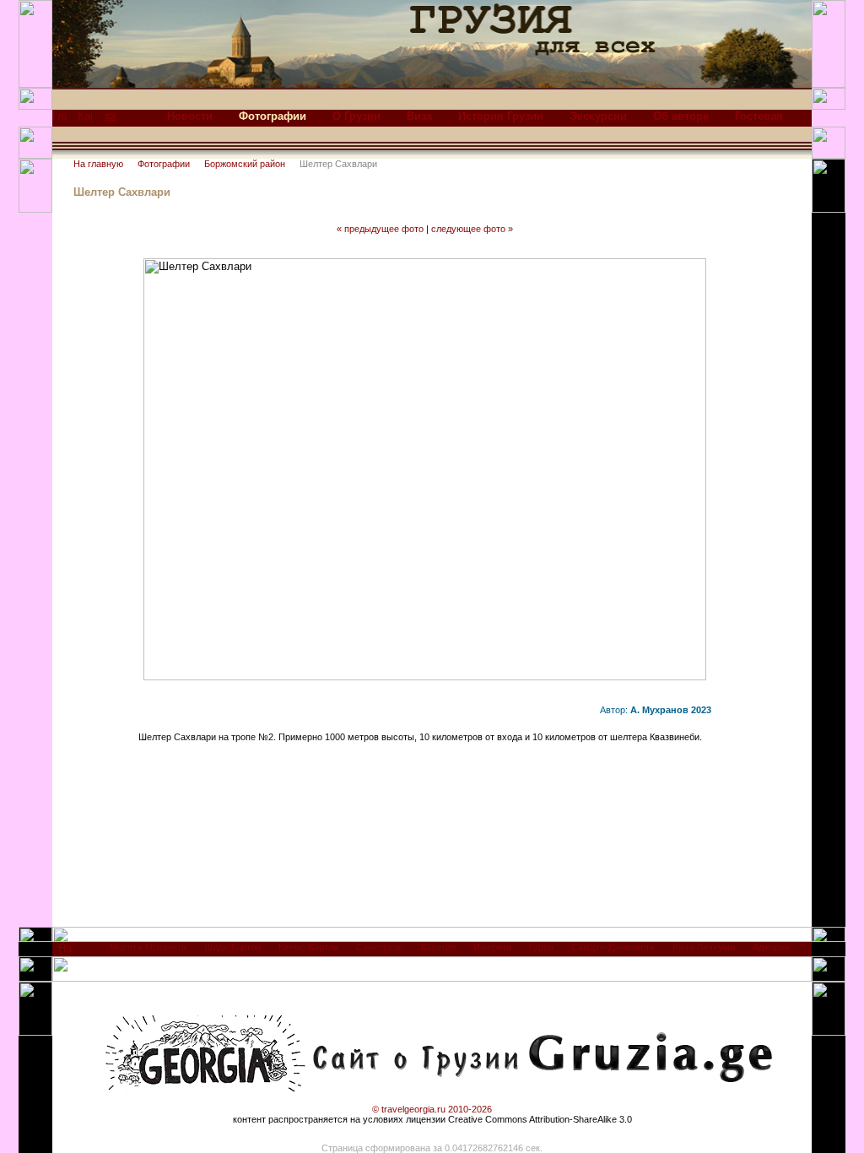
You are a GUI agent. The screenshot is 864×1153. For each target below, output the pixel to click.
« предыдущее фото (380, 229)
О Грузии (356, 116)
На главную (98, 164)
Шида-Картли (232, 947)
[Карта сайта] (85, 120)
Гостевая (759, 116)
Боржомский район (244, 164)
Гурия (541, 947)
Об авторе (681, 116)
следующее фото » (472, 229)
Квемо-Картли (308, 947)
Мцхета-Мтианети (148, 947)
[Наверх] (65, 952)
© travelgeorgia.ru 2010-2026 (432, 1109)
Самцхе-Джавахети (613, 947)
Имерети (492, 947)
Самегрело (379, 947)
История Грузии (500, 116)
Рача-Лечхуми (703, 947)
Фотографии (164, 164)
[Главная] (59, 120)
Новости (190, 116)
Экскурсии (598, 116)
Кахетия (438, 947)
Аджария (771, 947)
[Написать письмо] (110, 120)
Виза (419, 116)
